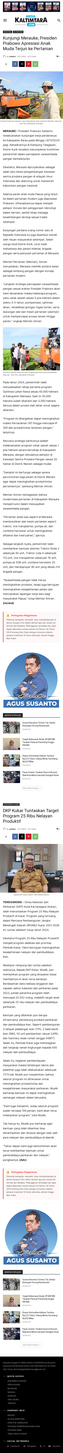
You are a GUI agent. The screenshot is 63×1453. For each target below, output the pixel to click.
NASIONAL (7, 32)
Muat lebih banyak (30, 788)
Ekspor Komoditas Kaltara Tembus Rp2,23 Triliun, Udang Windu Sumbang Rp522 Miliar (39, 759)
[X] (22, 64)
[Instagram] (24, 1446)
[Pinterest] (29, 64)
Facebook (15, 1446)
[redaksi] (5, 56)
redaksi (12, 56)
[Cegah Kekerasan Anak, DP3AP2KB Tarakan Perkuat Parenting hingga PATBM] (11, 744)
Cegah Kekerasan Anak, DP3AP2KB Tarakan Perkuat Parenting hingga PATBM (38, 742)
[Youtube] (49, 1446)
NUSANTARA (18, 32)
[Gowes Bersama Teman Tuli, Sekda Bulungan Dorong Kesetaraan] (11, 727)
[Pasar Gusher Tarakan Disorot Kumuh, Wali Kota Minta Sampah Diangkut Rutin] (11, 777)
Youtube (56, 1446)
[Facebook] (15, 64)
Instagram (31, 1446)
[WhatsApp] (35, 64)
